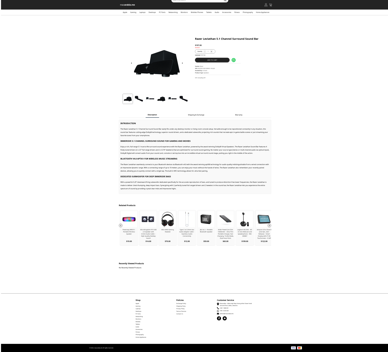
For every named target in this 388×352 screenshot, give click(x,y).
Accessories (226, 12)
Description (152, 115)
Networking (173, 12)
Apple (125, 12)
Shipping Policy (181, 306)
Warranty (238, 115)
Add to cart (212, 60)
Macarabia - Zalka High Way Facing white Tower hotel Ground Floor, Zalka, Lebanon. (236, 304)
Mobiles (138, 322)
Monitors (184, 12)
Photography (248, 12)
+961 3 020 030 (224, 311)
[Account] (266, 4)
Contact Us (179, 314)
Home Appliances (262, 12)
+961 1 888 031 (224, 308)
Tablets (209, 12)
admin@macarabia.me (226, 314)
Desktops (152, 12)
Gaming (133, 12)
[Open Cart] (270, 4)
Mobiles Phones (197, 12)
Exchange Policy (181, 303)
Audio (217, 12)
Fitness (237, 12)
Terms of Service (181, 311)
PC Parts (162, 12)
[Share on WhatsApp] (234, 60)
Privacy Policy (180, 309)
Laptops (142, 12)
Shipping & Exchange (196, 115)
